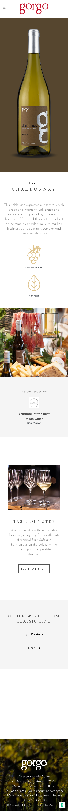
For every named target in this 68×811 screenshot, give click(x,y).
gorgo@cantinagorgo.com (46, 790)
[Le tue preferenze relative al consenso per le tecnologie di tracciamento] (62, 805)
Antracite (55, 805)
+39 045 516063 (15, 790)
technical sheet (34, 568)
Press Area (42, 795)
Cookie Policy (39, 800)
